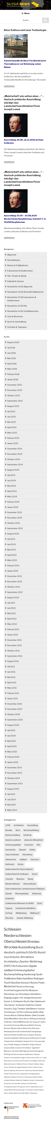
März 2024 (12, 496)
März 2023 (12, 560)
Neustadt (35, 1038)
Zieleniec (37, 1054)
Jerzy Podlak (8, 1045)
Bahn (19, 978)
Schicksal (41, 1018)
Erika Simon (20, 1077)
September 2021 (14, 656)
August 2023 (13, 534)
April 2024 (12, 491)
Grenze (7, 1015)
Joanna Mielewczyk (20, 1022)
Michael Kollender (19, 1090)
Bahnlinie (25, 1045)
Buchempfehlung (31, 830)
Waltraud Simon (22, 1064)
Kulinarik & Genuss (15, 281)
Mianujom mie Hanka (12, 1051)
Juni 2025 (11, 417)
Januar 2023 (12, 571)
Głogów (26, 1041)
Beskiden (15, 1038)
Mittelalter (13, 1018)
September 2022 (15, 592)
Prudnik (43, 1038)
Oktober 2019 (13, 778)
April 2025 (12, 427)
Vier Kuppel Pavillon (37, 1022)
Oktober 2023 (13, 523)
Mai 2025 (11, 422)
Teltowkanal (33, 1093)
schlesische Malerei (10, 1080)
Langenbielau (24, 1074)
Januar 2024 (12, 507)
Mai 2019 (11, 805)
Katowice (34, 859)
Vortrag (8, 913)
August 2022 (13, 597)
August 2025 (13, 406)
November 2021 (14, 645)
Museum (20, 879)
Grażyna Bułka (9, 1048)
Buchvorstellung (12, 835)
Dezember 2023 (14, 512)
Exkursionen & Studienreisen (20, 271)
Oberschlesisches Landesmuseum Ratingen (25, 889)
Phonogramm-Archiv (23, 1087)
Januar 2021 (12, 698)
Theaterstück (9, 1041)
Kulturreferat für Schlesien (17, 874)
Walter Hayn (17, 1093)
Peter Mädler (25, 1093)
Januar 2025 (12, 443)
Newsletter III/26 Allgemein (19, 286)
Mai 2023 (11, 550)
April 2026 (12, 364)
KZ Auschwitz (13, 1067)
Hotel (30, 1038)
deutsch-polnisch (13, 840)
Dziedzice (24, 1083)
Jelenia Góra (10, 859)
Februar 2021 (13, 693)
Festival (41, 1008)
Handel (6, 1074)
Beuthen (16, 982)
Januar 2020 (12, 762)
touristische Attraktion (26, 908)
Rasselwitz (26, 1080)
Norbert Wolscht (39, 1090)
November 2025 (14, 390)
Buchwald (16, 1032)
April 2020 (12, 746)
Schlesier (8, 1022)
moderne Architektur (23, 1048)
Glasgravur (18, 1045)
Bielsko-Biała (31, 1015)
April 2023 (11, 555)
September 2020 (15, 720)
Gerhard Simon (20, 1070)
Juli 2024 (11, 475)
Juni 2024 (11, 480)
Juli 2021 (11, 666)
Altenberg (8, 1032)
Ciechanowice (17, 1061)
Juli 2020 (11, 730)
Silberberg (23, 1038)
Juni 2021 (11, 672)
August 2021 (13, 661)
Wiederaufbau (16, 1028)
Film (38, 845)
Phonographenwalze (10, 1087)
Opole (39, 974)
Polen (41, 982)
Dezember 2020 (14, 704)
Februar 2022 (13, 629)
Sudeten (30, 1005)
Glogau (31, 1035)
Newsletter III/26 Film (17, 306)
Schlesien (9, 898)
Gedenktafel (25, 1032)
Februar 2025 (13, 438)
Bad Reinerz (31, 1008)
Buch (18, 830)
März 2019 (12, 810)
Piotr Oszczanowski (37, 1041)
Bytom (34, 982)
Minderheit (10, 986)
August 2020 (13, 725)
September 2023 (15, 528)
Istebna (36, 1064)
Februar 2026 (13, 374)
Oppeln (8, 893)
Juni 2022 (11, 608)
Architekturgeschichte (16, 990)
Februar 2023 (13, 565)
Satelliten (28, 978)
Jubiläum (23, 859)
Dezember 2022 (14, 576)
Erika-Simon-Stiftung (27, 1018)
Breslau (8, 830)
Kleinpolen (27, 1028)
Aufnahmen (8, 1083)
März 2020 (12, 752)
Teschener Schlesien (15, 1005)
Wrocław (9, 918)
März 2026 (12, 369)
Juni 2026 (11, 353)
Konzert (25, 982)
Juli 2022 (11, 603)
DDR (12, 1054)
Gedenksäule (34, 1087)
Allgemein (11, 255)
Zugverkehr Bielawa (10, 1077)
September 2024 (15, 464)
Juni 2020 (11, 736)
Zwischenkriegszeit (36, 1051)
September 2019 (15, 783)
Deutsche (41, 1061)
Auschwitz (8, 1025)
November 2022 (14, 581)
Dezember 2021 (14, 640)
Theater (21, 1008)
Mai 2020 (11, 741)
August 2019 (13, 789)
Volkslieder (19, 1041)
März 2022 (12, 624)
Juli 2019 (11, 794)
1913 (28, 1083)
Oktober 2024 (13, 459)
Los (40, 1058)
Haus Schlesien (12, 854)
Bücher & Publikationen (17, 265)
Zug (15, 1008)
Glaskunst (40, 1001)
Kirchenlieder (16, 1083)
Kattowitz (9, 864)
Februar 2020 (13, 757)
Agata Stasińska (22, 1067)
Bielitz (31, 1025)
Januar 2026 (12, 379)
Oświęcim (7, 1058)
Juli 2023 (11, 539)
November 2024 (14, 454)
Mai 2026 (11, 358)
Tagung (8, 908)
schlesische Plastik (36, 1077)
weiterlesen (9, 86)
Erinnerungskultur (13, 845)
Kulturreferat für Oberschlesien (19, 869)
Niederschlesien (12, 884)
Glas (32, 1001)
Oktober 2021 (13, 651)
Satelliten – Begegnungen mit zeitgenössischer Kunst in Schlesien (23, 998)
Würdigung (24, 1051)
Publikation (10, 978)
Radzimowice (22, 1035)
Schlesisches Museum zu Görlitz (19, 903)
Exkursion (28, 845)
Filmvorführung (26, 1012)
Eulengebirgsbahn (34, 1074)
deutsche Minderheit (33, 840)
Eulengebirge (36, 1032)
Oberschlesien (29, 884)
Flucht (7, 982)
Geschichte (10, 850)
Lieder (44, 1058)
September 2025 (15, 401)
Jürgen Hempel (35, 1045)
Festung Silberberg (21, 1025)
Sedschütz (19, 1080)
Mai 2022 (11, 613)
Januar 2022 (12, 635)
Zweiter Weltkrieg (25, 918)
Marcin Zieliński (17, 1015)
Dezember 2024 (14, 449)
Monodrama (8, 1061)
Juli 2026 (11, 348)
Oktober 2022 (13, 587)
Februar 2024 (13, 502)
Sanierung (36, 893)
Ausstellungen (13, 260)
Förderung (27, 1077)
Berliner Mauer (19, 1054)
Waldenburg (21, 913)
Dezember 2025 (14, 385)
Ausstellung (32, 825)
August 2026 (13, 342)
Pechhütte (33, 1083)
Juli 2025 (11, 411)
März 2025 (12, 433)
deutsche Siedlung (9, 1070)
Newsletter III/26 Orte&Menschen (22, 311)
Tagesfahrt (36, 1048)
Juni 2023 (11, 544)
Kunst (34, 874)
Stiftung (7, 1054)
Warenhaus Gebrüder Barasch (34, 1070)
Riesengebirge (22, 893)
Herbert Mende (8, 1090)
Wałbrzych (34, 913)
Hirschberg (27, 854)
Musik (30, 879)
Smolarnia (32, 1080)
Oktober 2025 (13, 395)
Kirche (20, 864)
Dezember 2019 (14, 767)
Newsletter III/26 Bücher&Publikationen (25, 292)
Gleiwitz (22, 850)
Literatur (9, 879)
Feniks (11, 1074)
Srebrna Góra (30, 1058)
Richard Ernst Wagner (30, 1061)
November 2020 (14, 709)
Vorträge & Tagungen (17, 327)
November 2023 (14, 518)
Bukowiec (36, 1028)
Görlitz (32, 850)
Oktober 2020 (13, 714)
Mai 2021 (11, 677)
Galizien (31, 1064)
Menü (27, 13)
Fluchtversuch (29, 1090)
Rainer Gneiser (8, 1093)
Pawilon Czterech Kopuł (35, 1067)
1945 (7, 825)
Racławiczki (40, 1080)
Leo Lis (41, 1087)
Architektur (19, 825)
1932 (37, 1058)
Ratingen (39, 978)
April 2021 (11, 682)
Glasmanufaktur (10, 1035)
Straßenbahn (28, 1054)
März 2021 (12, 688)
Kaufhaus (16, 1074)
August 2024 (13, 470)
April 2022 (11, 619)
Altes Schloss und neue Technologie (25, 30)
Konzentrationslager (18, 1058)
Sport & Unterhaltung (16, 322)
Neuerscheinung (25, 986)
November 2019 (14, 773)
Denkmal (27, 835)
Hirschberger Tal (11, 1012)
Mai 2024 (11, 486)
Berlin (27, 1001)
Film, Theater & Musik (16, 276)
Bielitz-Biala (38, 1012)
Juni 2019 (11, 799)
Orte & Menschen (15, 316)
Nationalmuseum (10, 1064)
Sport (39, 903)
